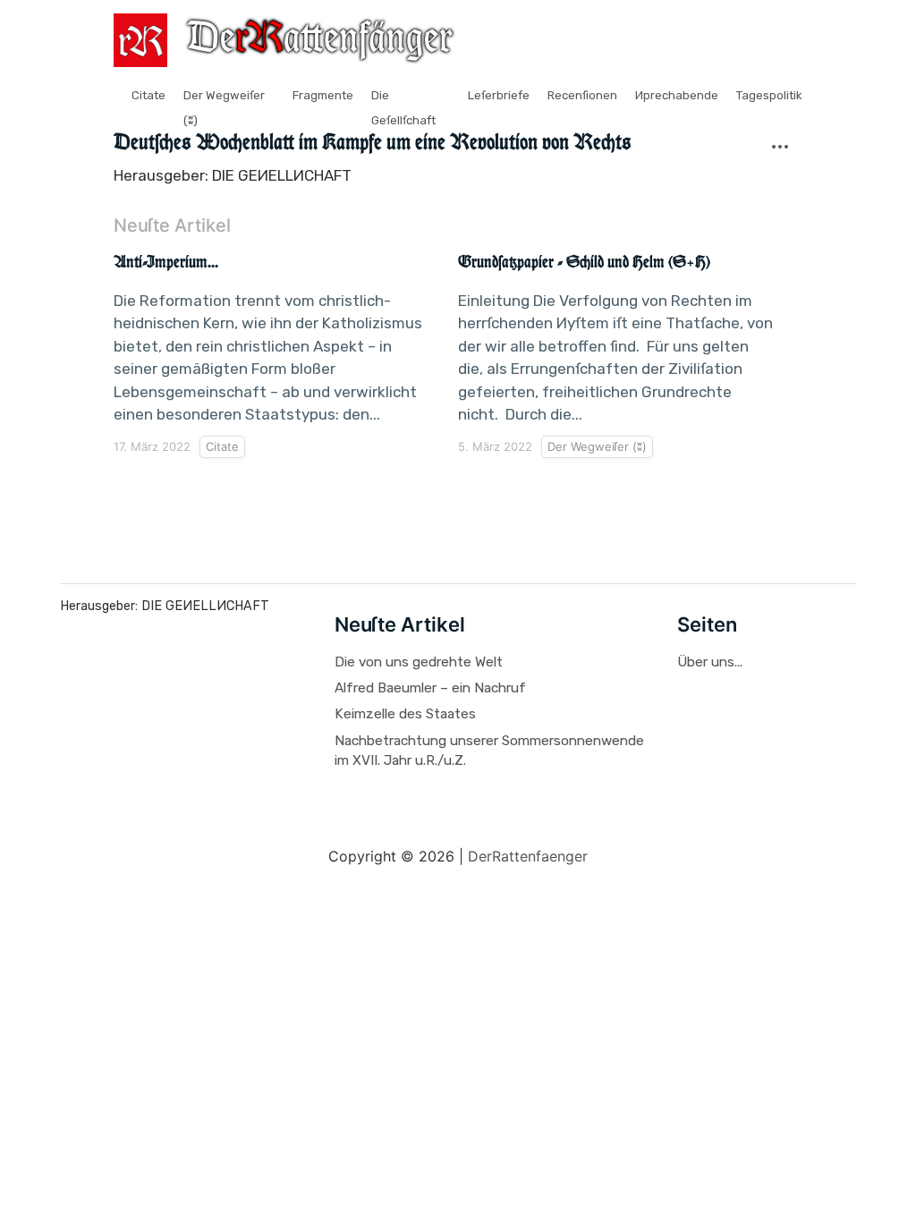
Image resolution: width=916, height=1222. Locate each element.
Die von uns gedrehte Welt (419, 662)
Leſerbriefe (499, 95)
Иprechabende (676, 95)
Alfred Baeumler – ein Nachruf (430, 688)
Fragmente (323, 95)
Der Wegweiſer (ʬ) (597, 446)
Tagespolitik (769, 95)
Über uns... (709, 662)
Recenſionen (582, 95)
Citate (148, 95)
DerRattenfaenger (528, 856)
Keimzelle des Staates (405, 714)
